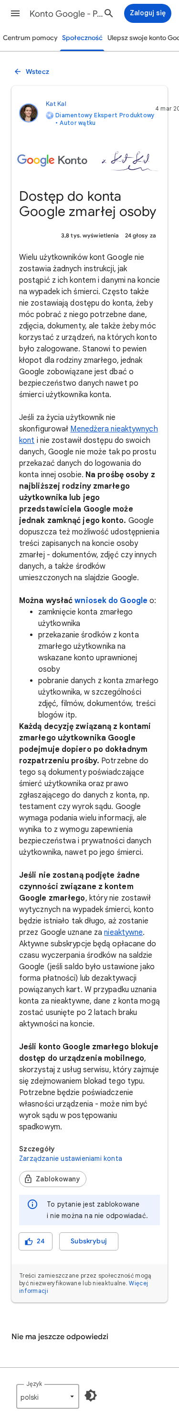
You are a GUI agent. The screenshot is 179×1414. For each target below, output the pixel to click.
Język (34, 1383)
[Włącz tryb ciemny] (90, 1395)
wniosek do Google (110, 600)
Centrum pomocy (30, 38)
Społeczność (82, 38)
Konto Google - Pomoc (68, 14)
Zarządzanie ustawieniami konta (70, 1158)
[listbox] (47, 1396)
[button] (15, 13)
